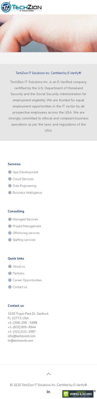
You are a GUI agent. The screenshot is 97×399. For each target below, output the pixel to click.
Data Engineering (24, 186)
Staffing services (24, 240)
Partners (18, 273)
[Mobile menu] (91, 7)
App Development (25, 172)
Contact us (20, 287)
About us (19, 267)
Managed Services (25, 219)
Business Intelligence (27, 193)
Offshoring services (26, 233)
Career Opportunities (27, 280)
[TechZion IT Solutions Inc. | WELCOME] (21, 7)
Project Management (27, 226)
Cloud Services (23, 179)
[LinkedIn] (48, 391)
